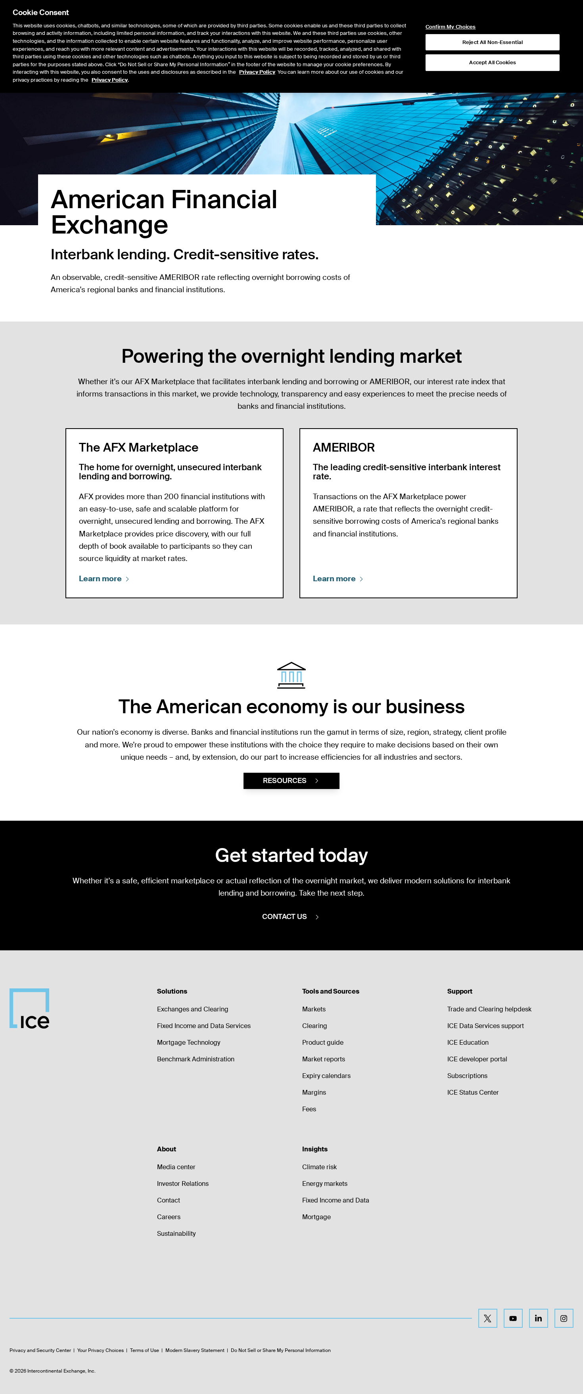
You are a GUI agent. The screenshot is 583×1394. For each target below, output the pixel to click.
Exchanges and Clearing (192, 1009)
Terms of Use (144, 1350)
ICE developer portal (477, 1059)
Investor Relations (183, 1184)
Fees (309, 1109)
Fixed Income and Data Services (204, 1026)
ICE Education (468, 1042)
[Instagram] (563, 1318)
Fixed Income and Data (335, 1200)
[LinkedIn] (538, 1318)
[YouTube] (513, 1318)
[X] (487, 1318)
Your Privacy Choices (100, 1350)
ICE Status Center (473, 1092)
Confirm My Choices (451, 27)
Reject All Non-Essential (492, 42)
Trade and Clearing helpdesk (489, 1009)
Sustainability (176, 1233)
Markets (314, 1009)
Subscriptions (467, 1076)
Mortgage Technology (188, 1042)
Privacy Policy (257, 72)
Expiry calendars (326, 1076)
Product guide (322, 1042)
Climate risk (319, 1167)
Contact (168, 1200)
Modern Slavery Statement (194, 1350)
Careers (168, 1217)
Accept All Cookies (492, 62)
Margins (314, 1092)
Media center (176, 1167)
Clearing (314, 1026)
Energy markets (324, 1184)
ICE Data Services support (485, 1026)
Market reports (323, 1059)
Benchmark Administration (195, 1059)
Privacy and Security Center (40, 1350)
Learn (100, 579)
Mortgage (316, 1217)
